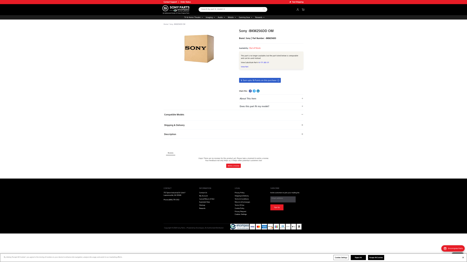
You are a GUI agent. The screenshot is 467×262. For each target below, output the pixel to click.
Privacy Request (240, 211)
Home (166, 24)
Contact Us (203, 193)
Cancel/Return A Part (206, 199)
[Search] (264, 9)
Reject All (358, 257)
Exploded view (204, 202)
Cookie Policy (239, 208)
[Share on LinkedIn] (258, 91)
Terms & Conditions (242, 199)
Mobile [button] (231, 17)
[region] (233, 257)
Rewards (258, 17)
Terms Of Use (239, 205)
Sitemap (202, 205)
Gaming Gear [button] (244, 17)
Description (170, 134)
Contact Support (170, 2)
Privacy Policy (240, 193)
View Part (244, 67)
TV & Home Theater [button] (192, 17)
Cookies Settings (341, 257)
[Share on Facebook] (250, 91)
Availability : (244, 48)
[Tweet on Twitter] (254, 91)
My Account (203, 196)
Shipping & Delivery (174, 125)
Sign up (277, 207)
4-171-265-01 (264, 62)
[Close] (463, 257)
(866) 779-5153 (174, 200)
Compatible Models (174, 114)
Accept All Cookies (376, 257)
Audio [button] (220, 17)
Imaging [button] (209, 17)
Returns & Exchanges (242, 202)
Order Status (185, 2)
